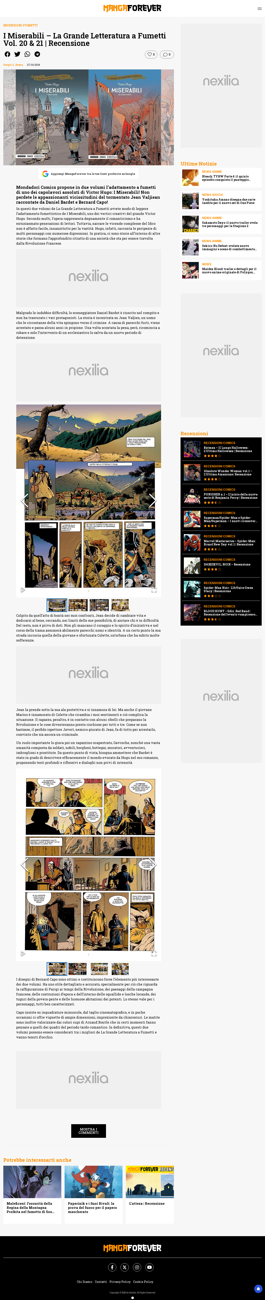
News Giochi (212, 194)
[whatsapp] (27, 57)
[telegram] (37, 57)
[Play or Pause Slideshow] (23, 589)
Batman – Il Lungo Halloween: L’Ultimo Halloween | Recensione (228, 449)
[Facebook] (109, 1265)
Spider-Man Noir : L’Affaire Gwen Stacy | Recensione (228, 589)
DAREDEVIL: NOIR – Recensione (227, 564)
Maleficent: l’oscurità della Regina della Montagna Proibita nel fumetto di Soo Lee (29, 1207)
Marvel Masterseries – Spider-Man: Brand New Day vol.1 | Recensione (230, 542)
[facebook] (7, 57)
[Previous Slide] (24, 501)
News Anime (212, 171)
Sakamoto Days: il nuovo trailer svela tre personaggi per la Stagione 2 (230, 224)
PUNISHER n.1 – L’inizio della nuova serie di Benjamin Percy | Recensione (231, 496)
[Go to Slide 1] (57, 605)
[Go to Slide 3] (99, 605)
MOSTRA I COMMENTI (88, 1131)
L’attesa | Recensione (147, 1203)
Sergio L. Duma (13, 64)
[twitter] (17, 57)
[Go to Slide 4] (120, 605)
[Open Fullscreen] (154, 589)
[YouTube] (147, 1265)
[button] (88, 501)
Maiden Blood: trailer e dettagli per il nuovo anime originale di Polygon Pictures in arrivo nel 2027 (229, 270)
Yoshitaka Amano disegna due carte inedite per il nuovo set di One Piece (228, 201)
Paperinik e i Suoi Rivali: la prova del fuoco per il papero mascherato (92, 1207)
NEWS (206, 264)
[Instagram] (134, 1265)
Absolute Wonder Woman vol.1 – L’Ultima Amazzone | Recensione (228, 472)
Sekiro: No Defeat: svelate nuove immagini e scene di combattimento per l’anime (228, 247)
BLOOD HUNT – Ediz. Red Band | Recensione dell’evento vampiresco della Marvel (229, 613)
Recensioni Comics (219, 443)
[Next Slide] (153, 501)
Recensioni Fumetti (20, 25)
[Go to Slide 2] (78, 605)
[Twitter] (122, 1265)
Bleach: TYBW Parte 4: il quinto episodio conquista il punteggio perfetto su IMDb (225, 178)
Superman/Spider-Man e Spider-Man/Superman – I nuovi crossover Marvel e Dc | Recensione (229, 519)
